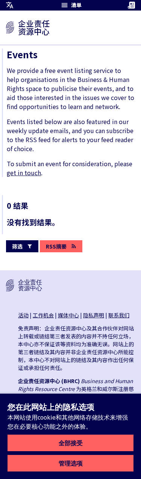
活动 (23, 315)
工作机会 (43, 315)
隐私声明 (93, 315)
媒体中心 (68, 315)
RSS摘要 (56, 246)
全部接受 (71, 443)
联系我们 (118, 315)
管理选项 (71, 463)
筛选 (17, 246)
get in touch (24, 172)
